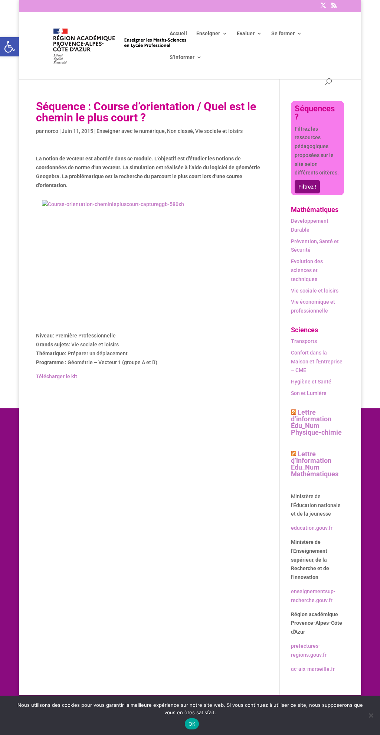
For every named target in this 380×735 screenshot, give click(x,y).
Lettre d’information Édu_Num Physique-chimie (316, 422)
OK (192, 724)
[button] (9, 46)
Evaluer (246, 33)
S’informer (182, 57)
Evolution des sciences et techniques (307, 270)
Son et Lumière (309, 393)
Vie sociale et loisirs (219, 131)
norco (51, 131)
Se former (283, 33)
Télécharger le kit (56, 376)
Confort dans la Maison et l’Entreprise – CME (317, 361)
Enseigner (208, 33)
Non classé (180, 131)
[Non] (370, 715)
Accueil (178, 33)
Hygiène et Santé (311, 382)
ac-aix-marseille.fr (313, 669)
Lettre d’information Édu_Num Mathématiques (314, 464)
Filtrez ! (307, 187)
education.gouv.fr (311, 528)
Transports (304, 341)
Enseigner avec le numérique (130, 131)
